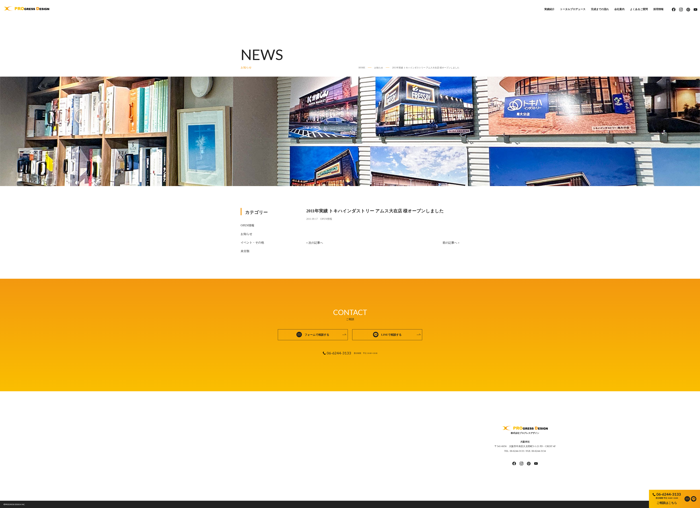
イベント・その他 (252, 242)
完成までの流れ (600, 9)
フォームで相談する (317, 334)
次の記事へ (315, 242)
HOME (362, 67)
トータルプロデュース (573, 9)
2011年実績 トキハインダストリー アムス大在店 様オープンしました (425, 67)
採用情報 (658, 9)
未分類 (245, 251)
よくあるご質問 (639, 9)
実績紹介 (549, 9)
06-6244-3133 (668, 494)
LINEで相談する (391, 334)
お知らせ (378, 67)
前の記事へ (450, 242)
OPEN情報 (326, 219)
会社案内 (619, 9)
